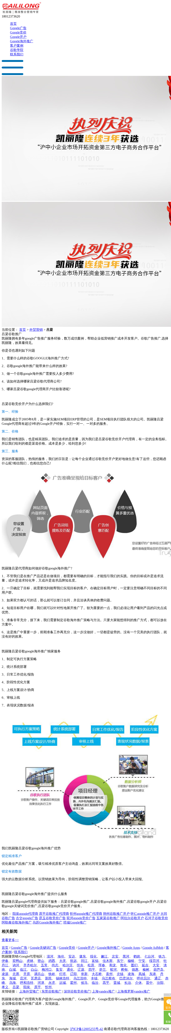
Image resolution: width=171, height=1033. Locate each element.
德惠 (135, 969)
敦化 (123, 965)
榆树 (146, 969)
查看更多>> (10, 940)
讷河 (16, 965)
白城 (12, 969)
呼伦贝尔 (143, 978)
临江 (23, 969)
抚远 (73, 961)
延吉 (145, 965)
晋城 (116, 982)
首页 (13, 23)
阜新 (84, 974)
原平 (37, 987)
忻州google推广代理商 (86, 913)
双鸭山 (18, 961)
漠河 (50, 956)
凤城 (141, 974)
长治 (127, 982)
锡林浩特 (62, 978)
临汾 (95, 982)
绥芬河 (154, 961)
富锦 (95, 961)
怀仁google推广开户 (145, 913)
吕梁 (16, 987)
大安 (156, 965)
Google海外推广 (21, 41)
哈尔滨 (68, 965)
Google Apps (131, 947)
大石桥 (97, 974)
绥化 (93, 956)
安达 (71, 956)
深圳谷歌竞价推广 (77, 991)
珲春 (101, 965)
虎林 (30, 961)
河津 (41, 982)
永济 (51, 982)
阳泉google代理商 (25, 913)
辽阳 (73, 974)
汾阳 (160, 982)
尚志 (55, 965)
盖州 (109, 974)
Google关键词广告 (43, 947)
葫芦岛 (158, 969)
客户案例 (16, 45)
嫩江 (104, 956)
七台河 (149, 956)
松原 (91, 965)
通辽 (157, 978)
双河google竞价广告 (81, 918)
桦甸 (124, 969)
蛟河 (113, 969)
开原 (26, 974)
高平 (106, 982)
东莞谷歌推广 (51, 991)
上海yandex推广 (103, 991)
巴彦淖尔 (126, 978)
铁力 (161, 956)
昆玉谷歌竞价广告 (52, 918)
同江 (84, 961)
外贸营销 (36, 329)
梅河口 (47, 969)
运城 (62, 982)
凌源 (5, 974)
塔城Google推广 (74, 922)
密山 (41, 961)
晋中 (149, 982)
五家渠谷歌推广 (108, 918)
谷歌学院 (16, 50)
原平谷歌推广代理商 (54, 913)
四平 (91, 969)
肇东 (82, 956)
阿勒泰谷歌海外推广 (17, 922)
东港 (152, 974)
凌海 (131, 974)
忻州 (48, 987)
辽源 (81, 969)
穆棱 (131, 961)
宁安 (141, 961)
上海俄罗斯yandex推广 (133, 991)
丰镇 (94, 978)
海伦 (61, 956)
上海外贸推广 (29, 991)
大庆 (62, 961)
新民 (48, 978)
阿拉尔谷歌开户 (132, 918)
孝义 (5, 987)
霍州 (73, 982)
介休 (138, 982)
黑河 (126, 956)
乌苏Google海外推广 (47, 922)
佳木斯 (108, 961)
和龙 (112, 965)
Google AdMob (152, 947)
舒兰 (102, 969)
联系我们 (16, 54)
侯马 (84, 982)
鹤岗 (136, 956)
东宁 (120, 961)
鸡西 (51, 961)
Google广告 (18, 28)
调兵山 (39, 974)
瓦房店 (36, 978)
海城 (12, 978)
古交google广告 (27, 918)
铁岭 (51, 974)
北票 (16, 974)
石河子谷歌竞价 (156, 918)
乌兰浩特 (80, 978)
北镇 (120, 974)
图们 (134, 965)
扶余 (80, 965)
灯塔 (62, 974)
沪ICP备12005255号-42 (86, 1029)
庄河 (23, 978)
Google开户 (18, 37)
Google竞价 (18, 32)
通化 (70, 969)
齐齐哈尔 (30, 965)
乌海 (12, 982)
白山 (34, 969)
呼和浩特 (26, 982)
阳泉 (26, 987)
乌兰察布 (108, 978)
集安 (59, 969)
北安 (115, 956)
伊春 (5, 961)
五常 (44, 965)
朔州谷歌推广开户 (116, 913)
